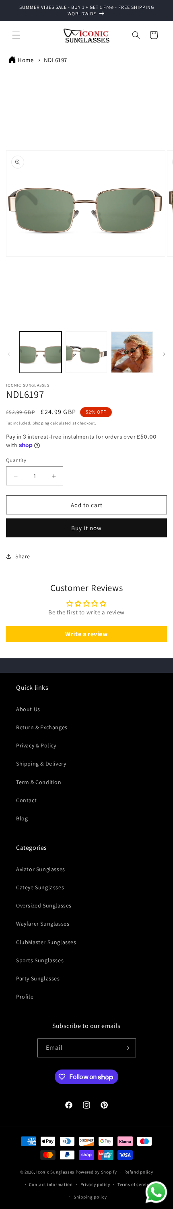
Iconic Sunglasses (55, 1172)
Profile (24, 996)
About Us (28, 709)
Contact (26, 800)
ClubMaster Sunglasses (46, 942)
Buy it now (86, 528)
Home (25, 60)
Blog (22, 818)
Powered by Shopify (96, 1172)
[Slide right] (164, 354)
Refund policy (138, 1172)
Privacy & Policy (36, 745)
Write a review (86, 634)
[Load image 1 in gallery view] (41, 352)
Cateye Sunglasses (40, 887)
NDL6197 (55, 60)
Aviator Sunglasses (40, 869)
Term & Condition (39, 782)
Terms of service (134, 1184)
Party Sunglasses (38, 978)
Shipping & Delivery (41, 763)
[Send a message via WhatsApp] (156, 1192)
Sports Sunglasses (40, 960)
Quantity (16, 460)
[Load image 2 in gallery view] (86, 352)
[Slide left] (9, 354)
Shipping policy (90, 1197)
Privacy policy (95, 1184)
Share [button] (22, 556)
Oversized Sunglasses (44, 905)
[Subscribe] (127, 1047)
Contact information (50, 1184)
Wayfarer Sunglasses (42, 923)
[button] (16, 35)
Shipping (41, 423)
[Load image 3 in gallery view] (132, 352)
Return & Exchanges (42, 727)
